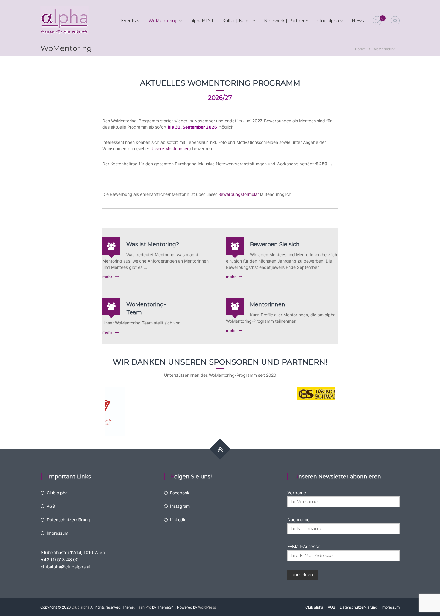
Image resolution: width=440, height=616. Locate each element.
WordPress (207, 607)
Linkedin (178, 519)
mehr (107, 276)
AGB (51, 506)
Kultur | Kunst (236, 20)
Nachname (298, 519)
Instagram (180, 506)
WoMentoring (163, 20)
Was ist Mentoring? (152, 244)
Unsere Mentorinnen (169, 148)
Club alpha (328, 20)
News (358, 20)
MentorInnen (267, 304)
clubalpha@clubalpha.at (66, 567)
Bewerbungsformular (238, 194)
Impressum (57, 533)
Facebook (179, 492)
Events (128, 20)
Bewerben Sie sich (275, 244)
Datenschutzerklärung (68, 519)
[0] (377, 20)
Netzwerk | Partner (284, 20)
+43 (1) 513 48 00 (59, 559)
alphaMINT (202, 20)
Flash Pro (143, 607)
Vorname (296, 492)
